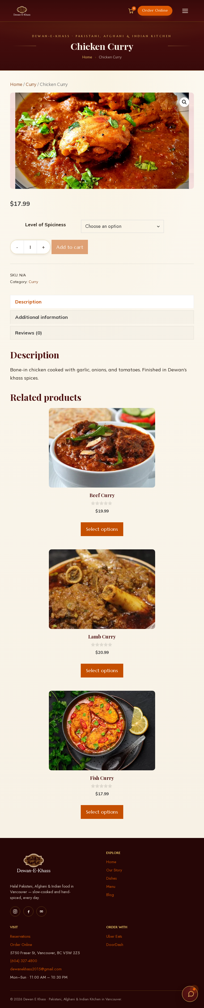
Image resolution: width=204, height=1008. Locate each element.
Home (87, 57)
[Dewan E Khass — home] (22, 11)
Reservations (20, 936)
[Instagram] (15, 911)
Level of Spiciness (45, 224)
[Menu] (185, 11)
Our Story (114, 870)
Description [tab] (28, 302)
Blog (110, 895)
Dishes (111, 878)
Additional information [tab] (41, 317)
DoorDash (114, 945)
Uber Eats (114, 936)
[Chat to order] (190, 994)
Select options (102, 529)
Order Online (155, 10)
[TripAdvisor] (41, 911)
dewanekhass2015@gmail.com (36, 969)
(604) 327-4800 (23, 961)
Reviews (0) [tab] (28, 333)
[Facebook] (28, 911)
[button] (184, 102)
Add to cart (69, 247)
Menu (110, 886)
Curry (31, 84)
